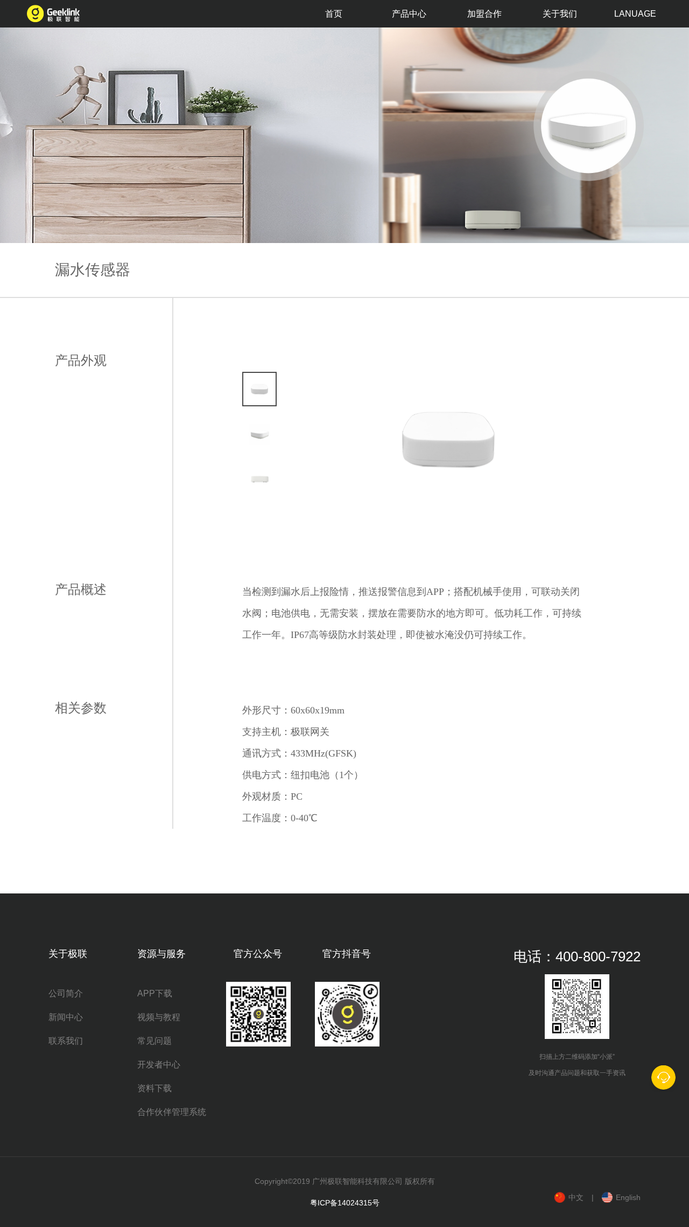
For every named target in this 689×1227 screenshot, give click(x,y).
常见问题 (154, 1040)
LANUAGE (635, 13)
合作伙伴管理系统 (171, 1112)
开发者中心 (158, 1064)
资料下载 (154, 1088)
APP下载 (154, 993)
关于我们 (560, 13)
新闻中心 (65, 1017)
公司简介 (65, 993)
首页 (333, 13)
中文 (575, 1197)
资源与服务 (161, 953)
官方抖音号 (346, 953)
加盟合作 (484, 13)
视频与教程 (158, 1017)
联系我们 (65, 1040)
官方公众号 (258, 953)
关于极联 (67, 953)
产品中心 (409, 13)
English (628, 1197)
